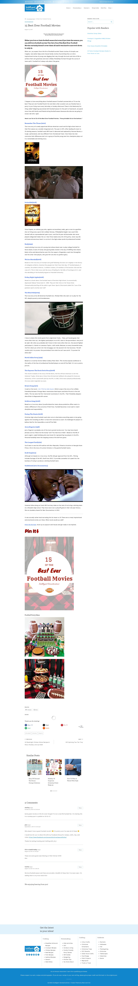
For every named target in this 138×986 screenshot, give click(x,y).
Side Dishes (48, 962)
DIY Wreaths (86, 951)
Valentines (103, 956)
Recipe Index (95, 8)
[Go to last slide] (29, 774)
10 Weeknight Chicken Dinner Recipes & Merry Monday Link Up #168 (37, 742)
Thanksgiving (104, 949)
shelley (27, 807)
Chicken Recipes (50, 950)
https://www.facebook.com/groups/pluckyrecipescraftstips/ (48, 837)
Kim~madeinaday (31, 849)
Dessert (47, 959)
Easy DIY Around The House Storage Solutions (34, 781)
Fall (101, 946)
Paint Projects (86, 958)
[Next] (79, 774)
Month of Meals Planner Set (106, 1)
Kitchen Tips (67, 959)
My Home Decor (69, 962)
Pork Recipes (49, 955)
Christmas (103, 951)
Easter (102, 958)
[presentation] (34, 767)
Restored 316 (86, 983)
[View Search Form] (72, 2)
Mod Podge (85, 956)
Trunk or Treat (86, 963)
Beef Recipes (49, 952)
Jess (26, 825)
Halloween (103, 944)
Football (28, 733)
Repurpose (85, 960)
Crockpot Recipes (50, 948)
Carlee (27, 867)
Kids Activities (68, 943)
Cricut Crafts (86, 942)
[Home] (25, 19)
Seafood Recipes (50, 957)
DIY (65, 945)
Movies (34, 733)
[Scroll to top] (134, 980)
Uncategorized (29, 21)
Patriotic (103, 942)
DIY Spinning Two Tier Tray (74, 741)
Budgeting (67, 957)
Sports (41, 733)
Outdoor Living (68, 948)
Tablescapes (104, 953)
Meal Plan (103, 8)
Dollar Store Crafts (88, 953)
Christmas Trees (87, 949)
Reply (80, 808)
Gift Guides (67, 955)
